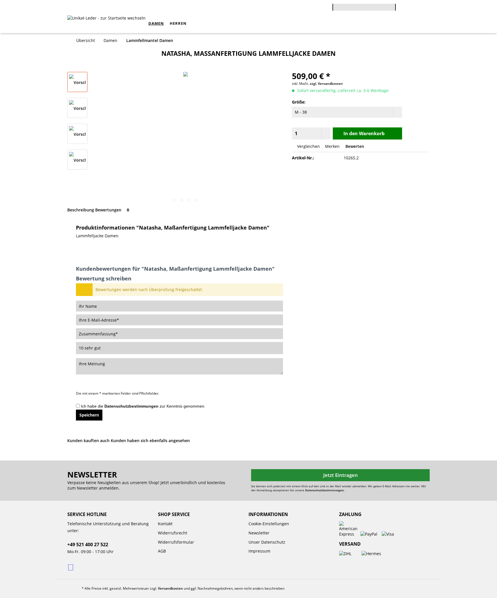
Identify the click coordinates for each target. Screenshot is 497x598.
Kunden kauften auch (88, 440)
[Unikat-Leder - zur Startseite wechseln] (106, 25)
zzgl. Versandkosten (326, 83)
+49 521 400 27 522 (87, 544)
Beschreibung (80, 210)
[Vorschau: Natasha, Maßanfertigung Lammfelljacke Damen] (77, 82)
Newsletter (258, 533)
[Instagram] (71, 567)
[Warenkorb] (399, 3)
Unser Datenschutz (266, 542)
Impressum (259, 551)
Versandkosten (170, 588)
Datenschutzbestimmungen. (325, 490)
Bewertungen (112, 210)
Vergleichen (308, 146)
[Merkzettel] (422, 8)
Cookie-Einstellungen (268, 523)
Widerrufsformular (176, 542)
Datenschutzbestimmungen (131, 406)
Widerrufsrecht (172, 533)
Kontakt (165, 523)
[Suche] (393, 9)
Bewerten (354, 146)
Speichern (89, 415)
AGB (162, 551)
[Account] (410, 8)
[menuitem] (364, 9)
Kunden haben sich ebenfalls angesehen (150, 440)
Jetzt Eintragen (340, 475)
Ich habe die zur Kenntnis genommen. (143, 406)
